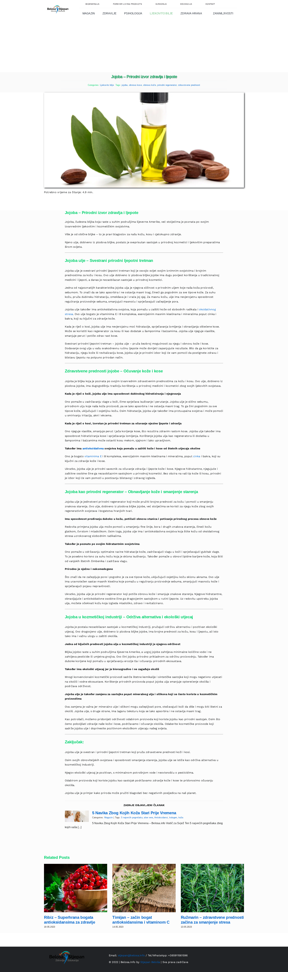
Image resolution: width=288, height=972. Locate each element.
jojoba (125, 85)
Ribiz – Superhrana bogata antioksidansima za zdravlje (69, 919)
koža (180, 817)
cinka (196, 456)
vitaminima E (93, 456)
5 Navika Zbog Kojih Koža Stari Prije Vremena (134, 813)
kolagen (173, 817)
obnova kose (135, 85)
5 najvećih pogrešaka (131, 817)
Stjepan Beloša (150, 962)
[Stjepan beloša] (57, 4)
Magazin (108, 817)
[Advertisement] (144, 47)
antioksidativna (93, 448)
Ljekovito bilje (107, 85)
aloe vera (148, 817)
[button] (229, 4)
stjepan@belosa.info (131, 955)
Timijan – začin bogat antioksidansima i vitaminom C (141, 919)
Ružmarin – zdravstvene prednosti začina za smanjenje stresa (212, 919)
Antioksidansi (161, 817)
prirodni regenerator (166, 85)
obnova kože (149, 85)
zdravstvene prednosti (189, 85)
